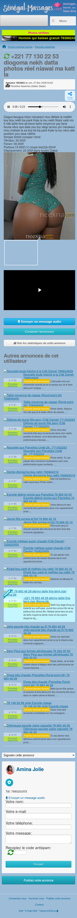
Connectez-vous (18, 898)
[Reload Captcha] (10, 852)
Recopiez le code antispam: (28, 847)
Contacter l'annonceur (39, 331)
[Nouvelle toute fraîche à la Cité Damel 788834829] (38, 371)
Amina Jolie (30, 769)
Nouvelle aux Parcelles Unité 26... (42, 452)
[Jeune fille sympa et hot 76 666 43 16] (30, 519)
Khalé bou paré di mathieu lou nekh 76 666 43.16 (49, 574)
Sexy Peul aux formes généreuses (48, 656)
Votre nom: (15, 801)
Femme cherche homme (20, 46)
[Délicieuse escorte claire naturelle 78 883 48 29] (37, 725)
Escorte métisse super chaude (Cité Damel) (46, 549)
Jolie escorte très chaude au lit (48, 631)
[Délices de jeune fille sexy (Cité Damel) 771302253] (39, 419)
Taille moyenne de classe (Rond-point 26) (48, 403)
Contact (39, 904)
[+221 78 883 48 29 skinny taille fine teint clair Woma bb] (39, 593)
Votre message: (19, 833)
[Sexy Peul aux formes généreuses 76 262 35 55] (37, 651)
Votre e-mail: (16, 811)
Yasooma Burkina (47, 910)
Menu (63, 21)
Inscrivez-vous (36, 898)
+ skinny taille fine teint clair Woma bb (46, 599)
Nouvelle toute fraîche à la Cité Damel (48, 376)
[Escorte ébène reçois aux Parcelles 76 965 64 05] (38, 494)
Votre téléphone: (19, 823)
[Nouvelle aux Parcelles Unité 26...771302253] (35, 447)
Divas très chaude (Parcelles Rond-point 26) (46, 683)
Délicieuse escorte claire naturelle (48, 730)
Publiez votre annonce (38, 880)
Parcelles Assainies (45, 46)
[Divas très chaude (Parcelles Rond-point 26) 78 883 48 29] (39, 676)
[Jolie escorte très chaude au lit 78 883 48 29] (34, 626)
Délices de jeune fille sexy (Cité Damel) (44, 424)
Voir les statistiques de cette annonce (40, 343)
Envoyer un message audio (40, 321)
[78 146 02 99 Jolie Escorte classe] (27, 703)
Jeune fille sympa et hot (48, 522)
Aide (21, 910)
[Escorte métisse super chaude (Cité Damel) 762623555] (39, 543)
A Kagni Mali (31, 910)
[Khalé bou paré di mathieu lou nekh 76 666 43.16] (38, 569)
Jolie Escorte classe (45, 706)
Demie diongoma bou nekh (49, 475)
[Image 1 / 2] (39, 195)
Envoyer (38, 864)
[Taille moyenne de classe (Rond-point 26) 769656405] (39, 397)
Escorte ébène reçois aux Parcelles (48, 499)
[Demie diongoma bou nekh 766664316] (31, 472)
